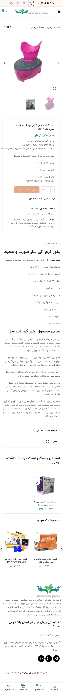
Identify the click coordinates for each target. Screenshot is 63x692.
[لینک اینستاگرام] (24, 3)
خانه (58, 27)
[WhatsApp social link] (17, 3)
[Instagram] (48, 658)
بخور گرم (27, 219)
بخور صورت (40, 219)
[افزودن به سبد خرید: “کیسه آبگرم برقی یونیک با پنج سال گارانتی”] (37, 539)
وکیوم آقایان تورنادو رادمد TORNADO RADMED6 (16, 561)
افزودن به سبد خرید (27, 189)
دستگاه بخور (38, 27)
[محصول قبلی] (11, 27)
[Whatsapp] (41, 658)
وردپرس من (25, 672)
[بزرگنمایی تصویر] (54, 88)
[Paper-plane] (56, 658)
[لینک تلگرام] (11, 3)
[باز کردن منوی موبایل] (59, 11)
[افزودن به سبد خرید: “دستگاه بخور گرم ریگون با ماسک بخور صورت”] (37, 482)
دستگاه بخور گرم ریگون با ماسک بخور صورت (45, 503)
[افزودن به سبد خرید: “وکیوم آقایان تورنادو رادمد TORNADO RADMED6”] (8, 539)
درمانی (50, 27)
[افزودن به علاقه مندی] (37, 477)
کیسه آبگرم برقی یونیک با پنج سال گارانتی (45, 561)
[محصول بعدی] (4, 27)
